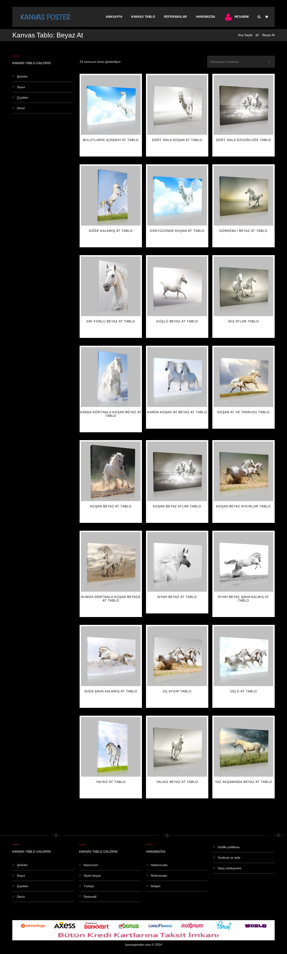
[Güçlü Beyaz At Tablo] (177, 286)
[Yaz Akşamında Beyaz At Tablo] (243, 747)
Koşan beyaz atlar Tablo (177, 506)
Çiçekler (22, 97)
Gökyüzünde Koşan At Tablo (177, 231)
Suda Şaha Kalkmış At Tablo (110, 691)
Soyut (21, 87)
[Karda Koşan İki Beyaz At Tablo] (177, 377)
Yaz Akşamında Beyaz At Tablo (243, 782)
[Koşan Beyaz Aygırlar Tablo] (243, 471)
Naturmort (91, 865)
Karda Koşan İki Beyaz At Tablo (177, 412)
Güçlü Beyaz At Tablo (177, 321)
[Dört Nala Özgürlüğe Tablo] (243, 105)
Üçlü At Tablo (243, 691)
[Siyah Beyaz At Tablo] (177, 562)
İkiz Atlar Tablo (243, 321)
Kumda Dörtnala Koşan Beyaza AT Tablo (110, 598)
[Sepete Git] (266, 17)
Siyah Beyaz (92, 875)
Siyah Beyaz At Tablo (177, 597)
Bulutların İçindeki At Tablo (111, 140)
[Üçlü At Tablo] (243, 656)
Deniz (21, 108)
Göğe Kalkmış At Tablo (111, 231)
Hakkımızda (205, 16)
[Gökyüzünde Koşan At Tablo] (177, 195)
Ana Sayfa (245, 35)
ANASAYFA (114, 16)
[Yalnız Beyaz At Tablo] (177, 747)
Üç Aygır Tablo (177, 691)
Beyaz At (268, 35)
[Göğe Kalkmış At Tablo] (111, 195)
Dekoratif (90, 896)
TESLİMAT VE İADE (228, 857)
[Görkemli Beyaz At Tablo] (243, 195)
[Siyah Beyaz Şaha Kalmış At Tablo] (243, 562)
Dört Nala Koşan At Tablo (177, 140)
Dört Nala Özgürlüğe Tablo (243, 140)
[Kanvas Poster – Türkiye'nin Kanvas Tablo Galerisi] (45, 17)
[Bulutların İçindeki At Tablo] (111, 105)
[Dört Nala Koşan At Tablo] (177, 105)
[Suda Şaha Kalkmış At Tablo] (111, 656)
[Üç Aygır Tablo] (177, 656)
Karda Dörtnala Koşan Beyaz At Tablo (110, 413)
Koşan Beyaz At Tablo (111, 506)
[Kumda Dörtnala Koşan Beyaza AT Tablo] (111, 562)
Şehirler (22, 76)
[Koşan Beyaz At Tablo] (111, 471)
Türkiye (89, 886)
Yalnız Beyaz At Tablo (177, 782)
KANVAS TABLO (143, 16)
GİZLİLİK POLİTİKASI (228, 847)
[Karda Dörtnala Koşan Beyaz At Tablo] (111, 377)
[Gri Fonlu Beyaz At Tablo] (111, 286)
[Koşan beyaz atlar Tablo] (177, 471)
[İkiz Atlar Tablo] (243, 286)
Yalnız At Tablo (111, 782)
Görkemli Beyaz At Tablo (243, 231)
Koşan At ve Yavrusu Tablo (243, 412)
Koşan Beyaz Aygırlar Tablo (243, 506)
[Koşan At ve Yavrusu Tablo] (243, 377)
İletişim (156, 886)
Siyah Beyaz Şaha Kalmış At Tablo (243, 598)
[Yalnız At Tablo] (111, 747)
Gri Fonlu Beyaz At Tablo (110, 321)
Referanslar (175, 16)
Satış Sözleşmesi (229, 868)
